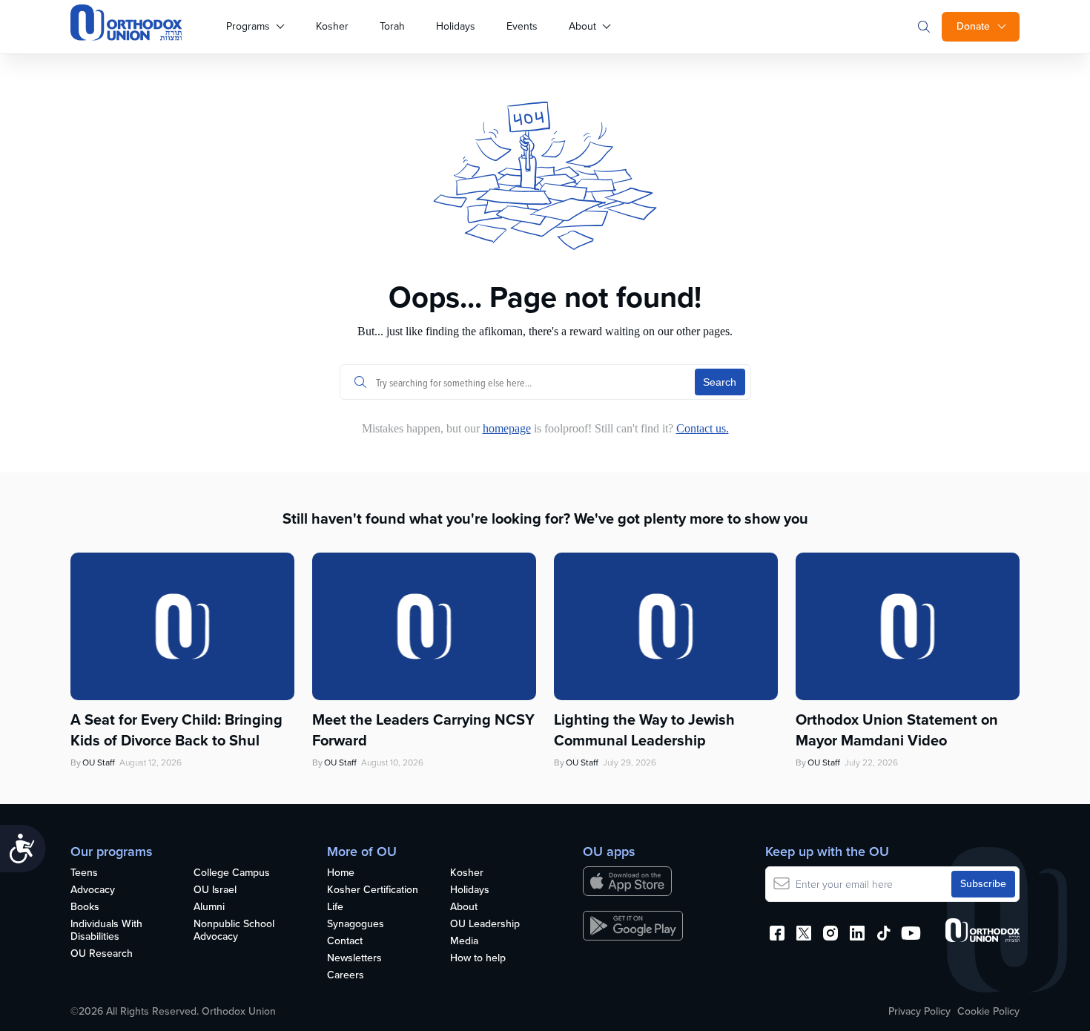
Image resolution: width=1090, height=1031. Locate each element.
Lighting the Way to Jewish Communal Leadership (644, 730)
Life (335, 907)
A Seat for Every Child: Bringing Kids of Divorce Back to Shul (176, 730)
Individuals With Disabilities (106, 931)
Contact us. (702, 428)
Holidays (455, 26)
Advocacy (92, 890)
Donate (973, 26)
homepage (507, 428)
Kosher (332, 26)
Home (340, 873)
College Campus (232, 873)
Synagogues (355, 925)
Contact (345, 942)
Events (522, 26)
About (582, 26)
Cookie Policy (988, 1011)
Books (84, 907)
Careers (345, 976)
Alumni (209, 907)
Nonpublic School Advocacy (234, 931)
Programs (248, 26)
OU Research (101, 954)
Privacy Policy (919, 1011)
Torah (392, 26)
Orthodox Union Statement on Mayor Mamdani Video (897, 730)
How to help (478, 959)
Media (464, 942)
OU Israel (215, 890)
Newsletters (354, 959)
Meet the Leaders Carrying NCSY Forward (423, 730)
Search (719, 382)
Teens (84, 873)
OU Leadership (485, 925)
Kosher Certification (372, 890)
